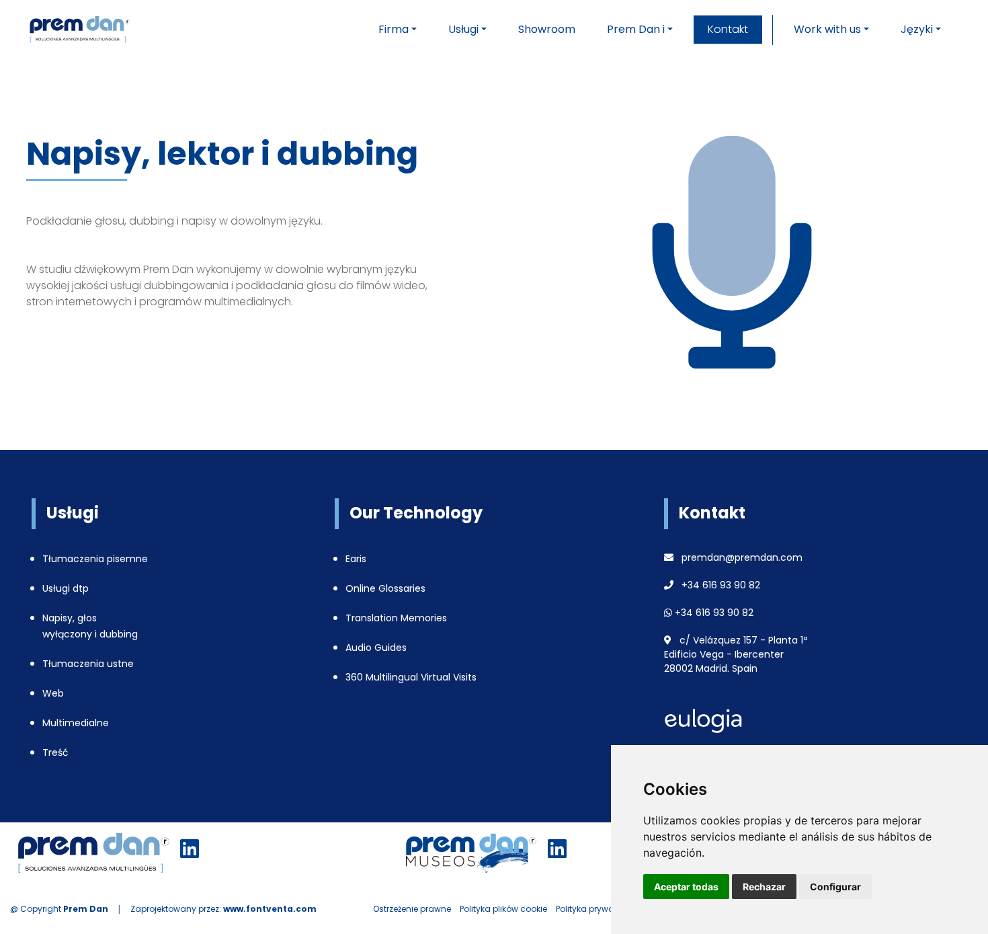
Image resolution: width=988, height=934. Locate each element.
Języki (917, 29)
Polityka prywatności (597, 908)
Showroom (546, 29)
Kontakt (728, 29)
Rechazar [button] (764, 886)
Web (53, 693)
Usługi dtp (65, 588)
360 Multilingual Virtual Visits (411, 677)
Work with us (827, 29)
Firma (393, 29)
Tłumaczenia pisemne (95, 559)
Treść (55, 752)
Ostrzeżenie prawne (412, 908)
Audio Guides (376, 647)
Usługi (463, 29)
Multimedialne (75, 723)
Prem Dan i (636, 29)
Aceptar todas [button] (686, 886)
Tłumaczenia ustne (88, 663)
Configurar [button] (835, 886)
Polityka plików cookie (503, 908)
